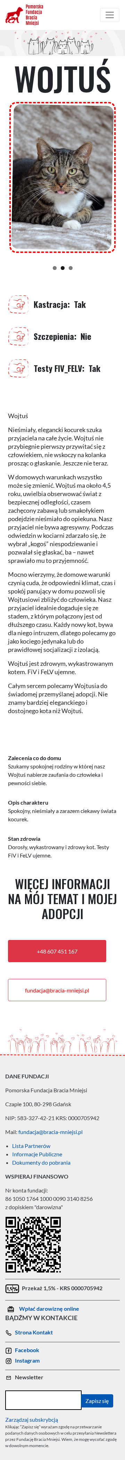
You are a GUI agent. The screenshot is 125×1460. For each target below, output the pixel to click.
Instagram (27, 1360)
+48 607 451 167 (57, 951)
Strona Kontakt (34, 1332)
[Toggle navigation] (109, 15)
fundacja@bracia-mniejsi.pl (57, 990)
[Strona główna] (27, 15)
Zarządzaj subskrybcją (31, 1419)
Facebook (27, 1350)
